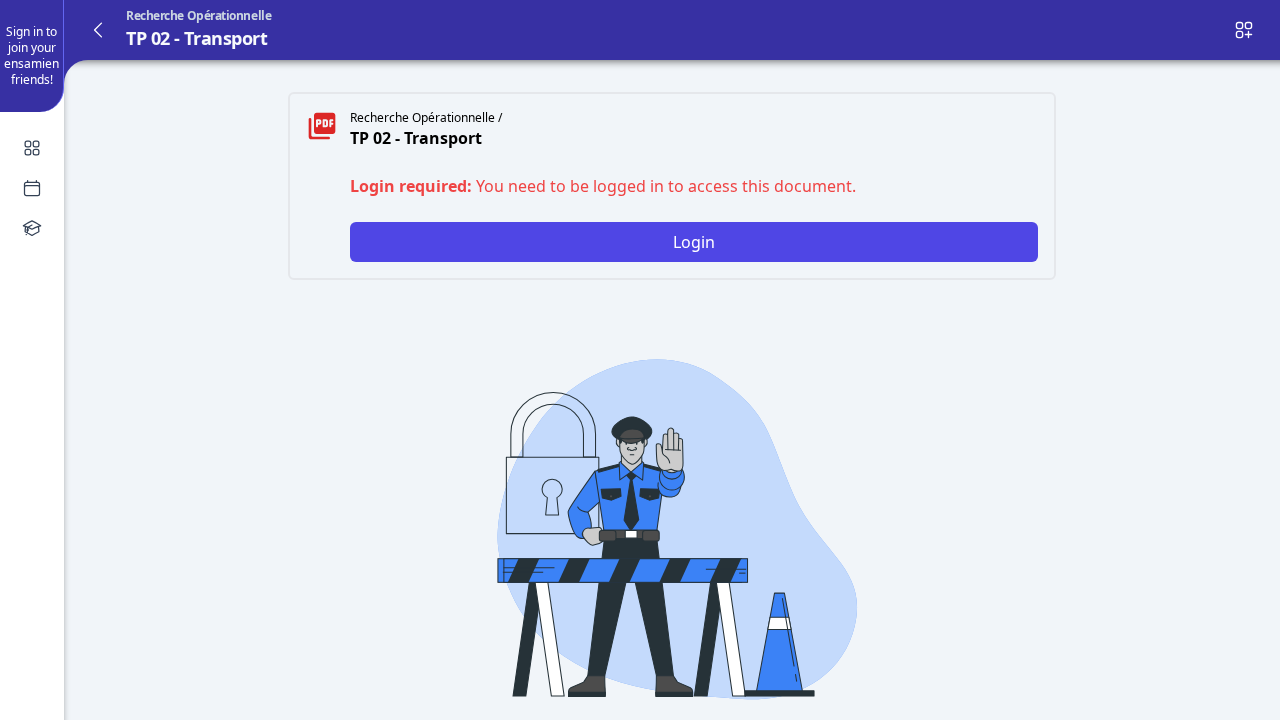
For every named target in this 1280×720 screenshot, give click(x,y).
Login (694, 242)
